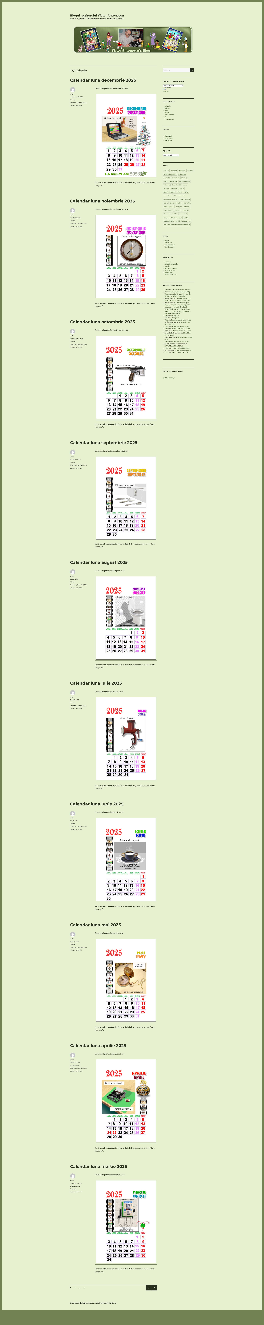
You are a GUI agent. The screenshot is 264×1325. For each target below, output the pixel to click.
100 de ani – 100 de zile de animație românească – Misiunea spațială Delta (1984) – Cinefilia (177, 309)
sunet (186, 217)
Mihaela (186, 206)
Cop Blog (167, 266)
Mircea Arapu (169, 273)
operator (186, 210)
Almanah (182, 170)
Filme (170, 196)
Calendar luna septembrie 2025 (103, 442)
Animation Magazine (171, 264)
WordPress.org (169, 247)
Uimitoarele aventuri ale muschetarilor (177, 224)
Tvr (190, 221)
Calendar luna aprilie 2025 (98, 1045)
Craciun (181, 188)
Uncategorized (75, 1065)
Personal (167, 113)
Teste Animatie (169, 115)
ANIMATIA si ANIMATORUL (180, 326)
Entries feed (168, 243)
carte (185, 185)
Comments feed (170, 245)
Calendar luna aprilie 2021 (179, 352)
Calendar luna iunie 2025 (96, 803)
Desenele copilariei (171, 268)
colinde (166, 188)
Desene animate (169, 192)
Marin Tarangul (169, 206)
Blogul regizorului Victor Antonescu (97, 15)
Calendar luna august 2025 (99, 562)
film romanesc (179, 196)
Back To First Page (169, 378)
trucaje (184, 221)
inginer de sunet (184, 199)
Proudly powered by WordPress (105, 1303)
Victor (72, 94)
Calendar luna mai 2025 (95, 924)
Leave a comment (76, 105)
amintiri (190, 170)
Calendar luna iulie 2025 (96, 683)
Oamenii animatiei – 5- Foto (180, 329)
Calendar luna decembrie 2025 (103, 80)
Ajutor (167, 134)
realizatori (183, 214)
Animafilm (182, 174)
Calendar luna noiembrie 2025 (102, 200)
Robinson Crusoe (176, 217)
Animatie (168, 106)
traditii (178, 221)
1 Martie (166, 170)
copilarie (174, 188)
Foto (166, 110)
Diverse (72, 100)
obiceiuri (178, 210)
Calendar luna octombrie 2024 (181, 290)
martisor (179, 206)
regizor (166, 217)
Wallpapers (168, 140)
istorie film (187, 203)
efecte (186, 192)
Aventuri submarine (170, 181)
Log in (167, 240)
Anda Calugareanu (170, 174)
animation (175, 178)
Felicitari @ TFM (170, 270)
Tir (166, 117)
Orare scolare (169, 138)
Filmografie (168, 136)
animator (184, 178)
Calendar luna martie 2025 (98, 1166)
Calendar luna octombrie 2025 (102, 321)
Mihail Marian (168, 210)
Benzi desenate (184, 181)
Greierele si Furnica (170, 199)
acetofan (174, 170)
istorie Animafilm (176, 203)
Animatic (168, 262)
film (165, 196)
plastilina (175, 214)
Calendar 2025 (82, 103)
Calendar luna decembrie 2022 (181, 320)
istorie (166, 203)
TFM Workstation (170, 275)
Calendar (73, 103)
